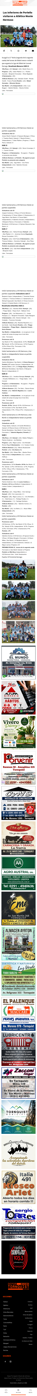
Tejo (31, 1334)
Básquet (6, 1343)
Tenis (5, 1319)
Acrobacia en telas (27, 1341)
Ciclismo (30, 1302)
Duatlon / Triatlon (27, 1338)
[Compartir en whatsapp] (18, 50)
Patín (5, 1326)
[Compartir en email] (33, 50)
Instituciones (28, 1318)
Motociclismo (28, 1311)
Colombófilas (7, 1323)
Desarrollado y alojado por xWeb (18, 1383)
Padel (30, 1321)
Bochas (5, 1350)
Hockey (30, 1305)
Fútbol (5, 1302)
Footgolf (30, 1325)
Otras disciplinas (27, 1315)
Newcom (30, 1331)
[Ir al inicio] (20, 3)
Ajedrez (5, 1305)
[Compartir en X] (11, 50)
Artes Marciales (8, 1312)
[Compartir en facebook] (4, 50)
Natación (6, 1336)
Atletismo (6, 1309)
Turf (4, 1330)
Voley (5, 1333)
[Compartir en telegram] (25, 50)
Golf (31, 1308)
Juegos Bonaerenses (10, 1347)
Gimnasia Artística (9, 1340)
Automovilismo (8, 1316)
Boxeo (30, 1344)
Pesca (30, 1328)
